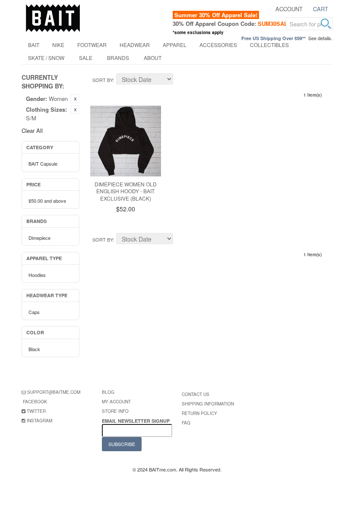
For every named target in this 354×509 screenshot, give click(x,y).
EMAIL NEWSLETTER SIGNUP (136, 421)
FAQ (186, 423)
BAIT (33, 44)
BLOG (108, 392)
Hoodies (37, 274)
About (152, 57)
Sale (85, 57)
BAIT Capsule (42, 163)
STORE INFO (115, 411)
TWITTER (36, 411)
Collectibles (269, 44)
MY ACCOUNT (116, 402)
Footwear (92, 44)
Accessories (218, 44)
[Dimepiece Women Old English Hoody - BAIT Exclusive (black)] (125, 141)
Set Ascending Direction (180, 80)
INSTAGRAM (39, 421)
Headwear (135, 44)
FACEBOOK (35, 402)
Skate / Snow (46, 57)
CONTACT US (195, 394)
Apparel (174, 44)
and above (47, 200)
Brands (118, 57)
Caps (34, 311)
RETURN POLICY (199, 413)
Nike (58, 44)
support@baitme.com (53, 392)
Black (34, 349)
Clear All (32, 130)
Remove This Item (75, 98)
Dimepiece (39, 237)
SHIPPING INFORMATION (208, 404)
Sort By (102, 79)
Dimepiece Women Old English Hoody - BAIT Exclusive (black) (126, 191)
